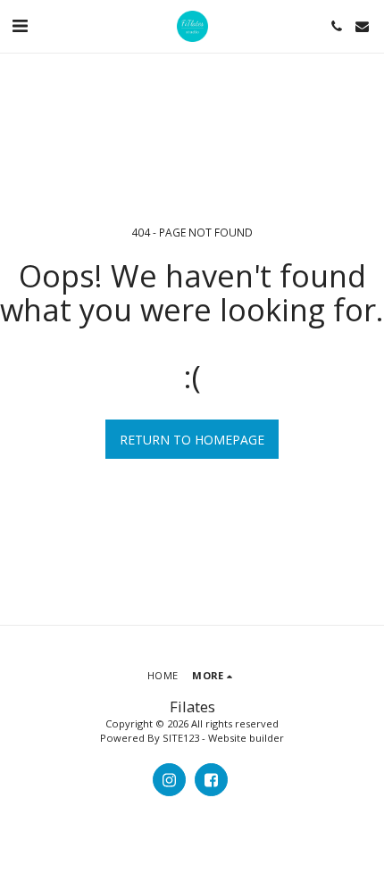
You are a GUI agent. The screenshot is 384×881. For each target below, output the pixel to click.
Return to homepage (192, 439)
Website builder (246, 737)
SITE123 (181, 737)
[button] (19, 25)
